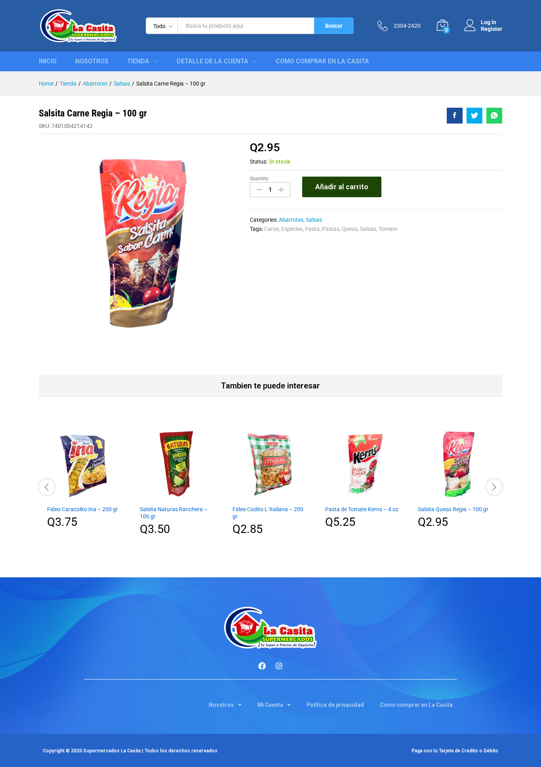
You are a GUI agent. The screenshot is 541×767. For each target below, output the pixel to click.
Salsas (314, 220)
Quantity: (259, 178)
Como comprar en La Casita (322, 61)
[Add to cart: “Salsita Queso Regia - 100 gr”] (456, 496)
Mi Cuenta (270, 705)
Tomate (388, 229)
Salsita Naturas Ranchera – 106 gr (174, 513)
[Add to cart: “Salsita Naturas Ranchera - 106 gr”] (178, 496)
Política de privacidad (335, 705)
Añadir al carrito (341, 187)
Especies (292, 229)
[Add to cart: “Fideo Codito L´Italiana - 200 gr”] (270, 496)
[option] (85, 482)
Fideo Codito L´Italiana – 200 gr (267, 513)
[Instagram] (279, 665)
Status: (258, 161)
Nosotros (92, 61)
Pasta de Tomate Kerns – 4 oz (361, 509)
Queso (350, 229)
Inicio (48, 61)
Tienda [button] (138, 61)
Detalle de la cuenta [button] (212, 61)
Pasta (312, 229)
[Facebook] (262, 665)
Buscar (334, 26)
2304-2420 (407, 26)
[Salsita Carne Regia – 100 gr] (455, 116)
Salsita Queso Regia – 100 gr (453, 509)
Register (491, 29)
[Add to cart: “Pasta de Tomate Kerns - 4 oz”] (363, 496)
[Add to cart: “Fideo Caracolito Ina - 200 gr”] (85, 496)
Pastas (330, 229)
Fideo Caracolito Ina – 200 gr (82, 509)
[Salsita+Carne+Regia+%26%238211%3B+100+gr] (474, 116)
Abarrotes (291, 220)
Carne (271, 229)
